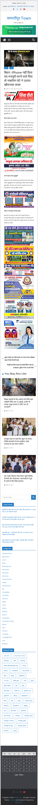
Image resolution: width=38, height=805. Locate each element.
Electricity (5, 576)
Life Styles (5, 595)
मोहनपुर (15, 696)
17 (34, 763)
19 (9, 767)
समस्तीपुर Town (19, 18)
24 (34, 767)
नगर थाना (6, 681)
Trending (5, 634)
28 (19, 770)
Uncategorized (7, 637)
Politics (4, 608)
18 (4, 767)
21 (19, 767)
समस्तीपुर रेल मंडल (8, 726)
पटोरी (25, 681)
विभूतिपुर (26, 706)
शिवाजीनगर (23, 711)
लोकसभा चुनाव (28, 701)
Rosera (4, 615)
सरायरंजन (6, 731)
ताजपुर (12, 676)
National (5, 598)
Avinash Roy (19, 89)
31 (34, 770)
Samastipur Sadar (8, 621)
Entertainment (7, 579)
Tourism (5, 631)
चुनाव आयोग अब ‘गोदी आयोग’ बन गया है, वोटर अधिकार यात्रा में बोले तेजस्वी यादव (19, 358)
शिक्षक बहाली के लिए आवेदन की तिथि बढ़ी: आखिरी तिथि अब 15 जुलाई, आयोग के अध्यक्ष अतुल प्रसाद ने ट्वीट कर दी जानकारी (18, 403)
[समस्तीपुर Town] (4, 40)
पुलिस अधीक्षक (7, 686)
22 (24, 767)
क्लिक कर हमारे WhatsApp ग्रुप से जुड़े (19, 32)
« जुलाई (16, 775)
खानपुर (24, 666)
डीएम (5, 676)
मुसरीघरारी (6, 696)
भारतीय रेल (16, 691)
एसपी (14, 661)
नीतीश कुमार (16, 681)
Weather (5, 644)
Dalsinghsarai (6, 566)
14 (19, 763)
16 (29, 763)
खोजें (33, 497)
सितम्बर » (21, 775)
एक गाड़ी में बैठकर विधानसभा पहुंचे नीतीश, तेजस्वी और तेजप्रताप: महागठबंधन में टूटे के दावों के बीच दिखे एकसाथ (18, 478)
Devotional (5, 569)
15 (24, 763)
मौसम (5, 701)
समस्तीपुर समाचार (22, 726)
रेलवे (12, 701)
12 (9, 763)
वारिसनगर (6, 706)
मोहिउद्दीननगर (25, 696)
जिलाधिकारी (15, 671)
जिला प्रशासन (26, 671)
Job (3, 589)
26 (9, 770)
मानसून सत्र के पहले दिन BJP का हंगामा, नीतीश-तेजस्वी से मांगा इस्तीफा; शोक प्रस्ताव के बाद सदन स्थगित (18, 441)
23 (29, 767)
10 (34, 760)
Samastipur (6, 618)
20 (14, 767)
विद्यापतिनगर (16, 706)
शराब (5, 711)
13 (14, 763)
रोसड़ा (19, 701)
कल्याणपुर (22, 661)
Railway (4, 611)
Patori (4, 605)
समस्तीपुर (17, 716)
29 (24, 770)
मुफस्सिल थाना (27, 691)
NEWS (11, 68)
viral (3, 640)
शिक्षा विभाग (13, 711)
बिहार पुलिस (6, 691)
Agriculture (5, 557)
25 (4, 770)
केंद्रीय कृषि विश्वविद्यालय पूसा (11, 666)
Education (5, 573)
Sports (4, 624)
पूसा (16, 686)
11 (4, 763)
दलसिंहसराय (22, 676)
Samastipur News (19, 656)
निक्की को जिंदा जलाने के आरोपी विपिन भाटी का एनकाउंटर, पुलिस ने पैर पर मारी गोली (20, 366)
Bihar (6, 68)
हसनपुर (15, 731)
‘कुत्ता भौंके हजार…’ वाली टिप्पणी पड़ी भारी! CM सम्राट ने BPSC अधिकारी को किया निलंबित (21, 7)
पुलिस (32, 681)
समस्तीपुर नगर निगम (9, 721)
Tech (3, 628)
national (6, 656)
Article (4, 560)
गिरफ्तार (6, 671)
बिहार (23, 686)
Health (4, 582)
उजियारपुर (6, 661)
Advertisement (7, 553)
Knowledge (5, 592)
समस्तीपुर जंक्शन (28, 716)
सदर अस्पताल (7, 716)
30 (29, 770)
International (6, 586)
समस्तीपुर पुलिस (22, 721)
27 (14, 770)
